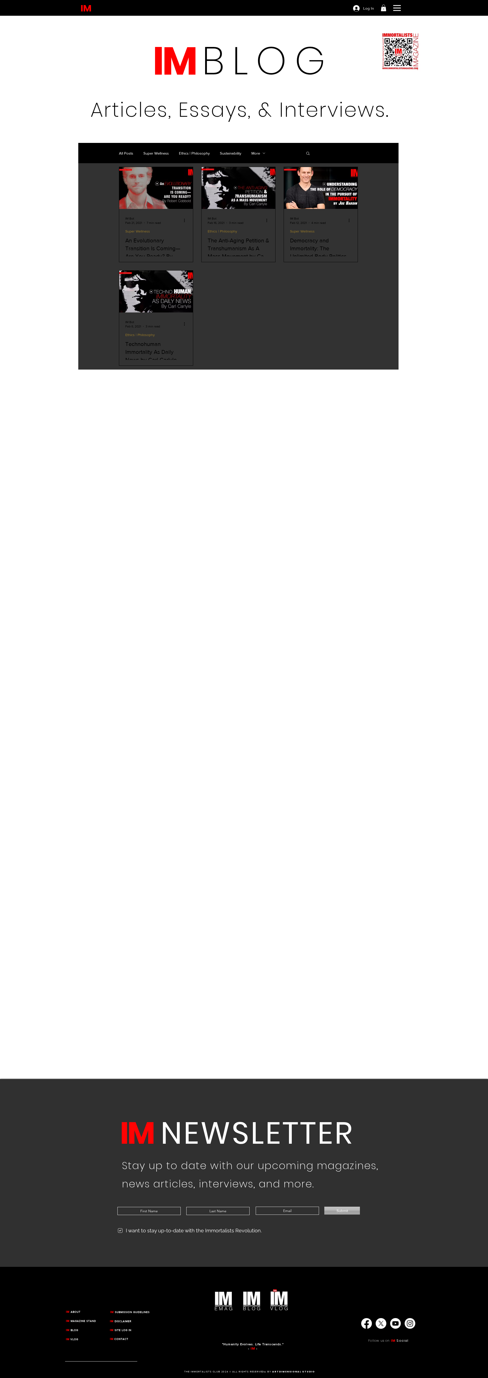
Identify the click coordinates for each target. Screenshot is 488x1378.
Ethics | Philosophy (194, 153)
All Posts (126, 153)
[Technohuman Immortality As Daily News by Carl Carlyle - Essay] (156, 291)
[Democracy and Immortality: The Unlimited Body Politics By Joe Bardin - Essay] (321, 188)
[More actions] (186, 220)
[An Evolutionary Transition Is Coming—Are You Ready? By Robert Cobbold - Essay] (156, 188)
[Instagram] (410, 1323)
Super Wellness (156, 153)
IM (393, 1340)
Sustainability (230, 153)
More (255, 153)
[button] (383, 8)
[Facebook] (366, 1323)
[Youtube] (395, 1323)
